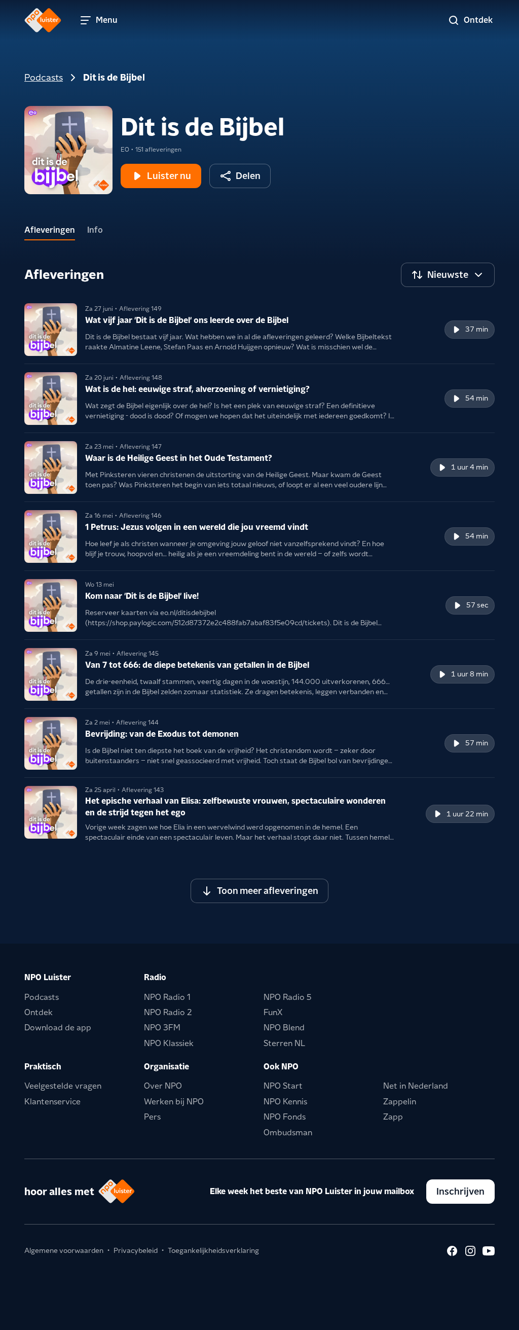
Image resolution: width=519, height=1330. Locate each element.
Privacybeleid (136, 1250)
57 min (476, 742)
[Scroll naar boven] (495, 1316)
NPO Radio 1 (167, 997)
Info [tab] (95, 230)
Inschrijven (460, 1191)
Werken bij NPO (174, 1101)
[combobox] (448, 275)
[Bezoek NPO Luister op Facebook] (452, 1251)
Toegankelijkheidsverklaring (213, 1250)
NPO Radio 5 (288, 997)
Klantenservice (52, 1101)
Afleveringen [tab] (49, 230)
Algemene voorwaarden (63, 1250)
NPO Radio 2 (168, 1012)
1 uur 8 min (469, 673)
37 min (476, 329)
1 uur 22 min (467, 813)
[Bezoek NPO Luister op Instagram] (470, 1251)
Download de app (57, 1027)
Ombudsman (288, 1132)
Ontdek (38, 1012)
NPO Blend (284, 1027)
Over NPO (163, 1086)
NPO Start (283, 1086)
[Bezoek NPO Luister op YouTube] (489, 1251)
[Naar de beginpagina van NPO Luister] (42, 20)
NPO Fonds (285, 1116)
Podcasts (43, 77)
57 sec (477, 604)
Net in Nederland (415, 1086)
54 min (476, 398)
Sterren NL (284, 1043)
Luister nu (169, 176)
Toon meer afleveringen (267, 890)
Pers (152, 1116)
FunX (273, 1012)
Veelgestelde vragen (62, 1086)
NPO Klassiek (169, 1043)
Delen (248, 176)
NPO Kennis (285, 1101)
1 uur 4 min (469, 467)
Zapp (393, 1116)
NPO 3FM (162, 1027)
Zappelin (399, 1101)
